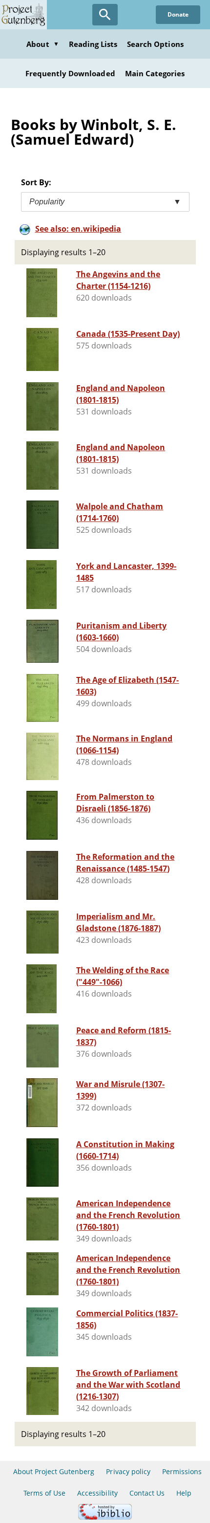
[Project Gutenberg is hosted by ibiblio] (105, 1517)
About (42, 44)
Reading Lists (93, 44)
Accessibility (97, 1493)
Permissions (182, 1471)
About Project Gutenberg (54, 1471)
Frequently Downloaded (70, 73)
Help (183, 1493)
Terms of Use (44, 1493)
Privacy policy (128, 1471)
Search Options (155, 44)
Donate (178, 14)
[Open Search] (105, 14)
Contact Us (147, 1493)
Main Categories (155, 73)
